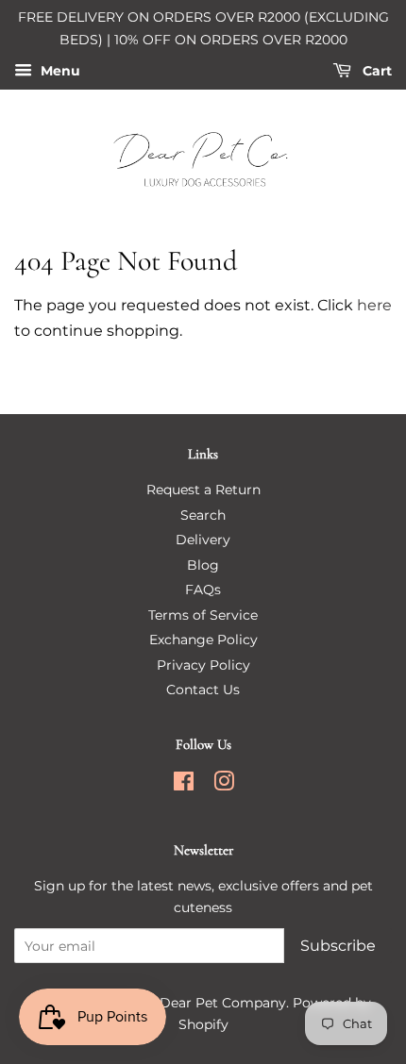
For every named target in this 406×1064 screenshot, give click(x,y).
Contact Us (203, 689)
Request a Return (203, 489)
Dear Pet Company (223, 1002)
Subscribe (338, 946)
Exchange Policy (203, 639)
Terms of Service (203, 615)
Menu (58, 70)
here (374, 305)
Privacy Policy (203, 665)
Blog (203, 565)
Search (203, 515)
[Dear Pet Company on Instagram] (223, 784)
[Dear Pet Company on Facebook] (184, 784)
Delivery (203, 539)
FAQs (203, 589)
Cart (375, 70)
